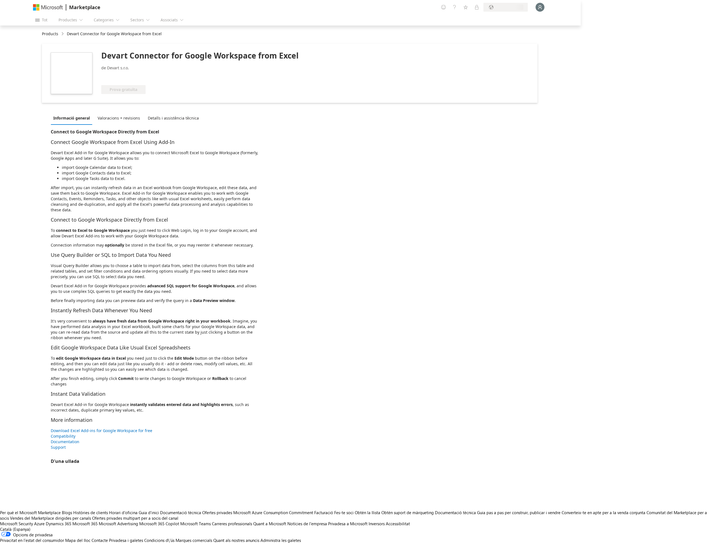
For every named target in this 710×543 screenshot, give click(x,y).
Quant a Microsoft (269, 523)
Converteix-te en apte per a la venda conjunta (603, 512)
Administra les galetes (280, 540)
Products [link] (50, 33)
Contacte (100, 540)
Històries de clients (90, 512)
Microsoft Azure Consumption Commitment (273, 512)
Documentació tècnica (180, 512)
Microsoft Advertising (118, 523)
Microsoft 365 (85, 523)
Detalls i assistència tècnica (173, 118)
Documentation (65, 441)
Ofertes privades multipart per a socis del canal (135, 518)
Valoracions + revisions (119, 118)
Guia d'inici (149, 512)
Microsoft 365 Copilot (159, 523)
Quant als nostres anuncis (236, 540)
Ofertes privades (217, 512)
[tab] (73, 118)
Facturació (323, 512)
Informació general (71, 118)
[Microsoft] (48, 7)
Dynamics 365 (58, 523)
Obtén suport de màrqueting (407, 512)
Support (58, 447)
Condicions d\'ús (159, 540)
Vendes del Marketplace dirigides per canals (50, 518)
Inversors (377, 523)
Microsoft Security (16, 523)
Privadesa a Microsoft (347, 523)
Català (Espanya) (15, 529)
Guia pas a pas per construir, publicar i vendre (519, 512)
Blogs (67, 512)
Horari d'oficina (123, 512)
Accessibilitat (398, 523)
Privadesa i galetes (126, 540)
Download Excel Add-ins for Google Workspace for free (101, 430)
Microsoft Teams (195, 523)
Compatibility (63, 436)
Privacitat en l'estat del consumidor (32, 540)
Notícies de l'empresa (307, 523)
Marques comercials (194, 540)
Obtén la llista (367, 512)
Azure (39, 523)
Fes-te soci (344, 512)
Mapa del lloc (77, 540)
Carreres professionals (232, 523)
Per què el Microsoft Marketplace (30, 512)
